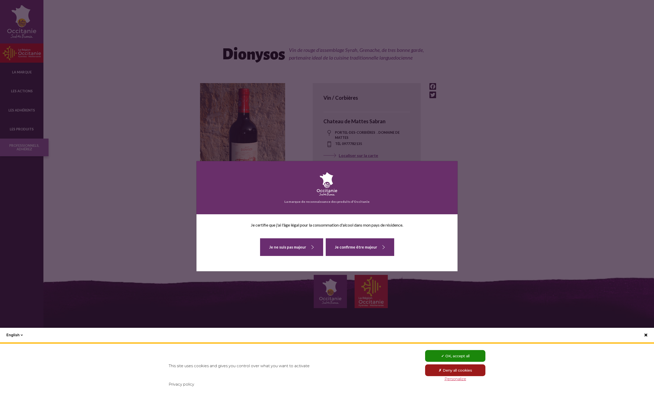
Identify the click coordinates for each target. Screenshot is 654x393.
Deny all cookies (457, 370)
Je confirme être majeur (356, 247)
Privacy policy (181, 384)
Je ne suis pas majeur (287, 247)
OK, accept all (457, 356)
